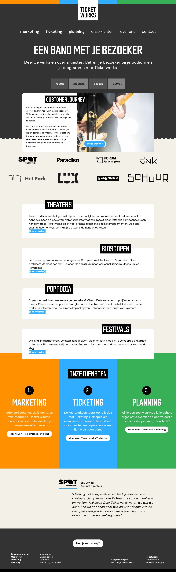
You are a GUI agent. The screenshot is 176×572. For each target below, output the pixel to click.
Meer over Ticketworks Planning (147, 429)
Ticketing (54, 31)
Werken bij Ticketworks (51, 562)
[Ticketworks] (88, 19)
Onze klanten (102, 31)
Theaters (59, 83)
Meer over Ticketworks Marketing (29, 433)
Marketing (29, 31)
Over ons (127, 31)
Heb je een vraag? (88, 543)
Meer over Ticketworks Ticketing (87, 438)
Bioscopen (79, 83)
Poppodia (98, 83)
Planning (77, 31)
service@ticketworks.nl (122, 562)
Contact (149, 31)
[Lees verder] (37, 231)
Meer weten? (95, 143)
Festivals (117, 83)
